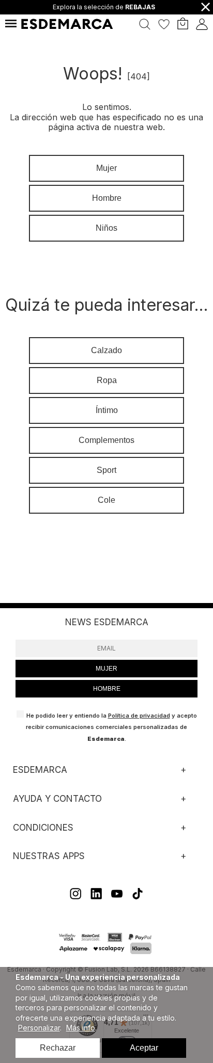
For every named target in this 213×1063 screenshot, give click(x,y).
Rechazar (57, 1047)
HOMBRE (106, 688)
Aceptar (144, 1047)
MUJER (106, 668)
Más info (80, 1027)
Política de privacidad (139, 715)
